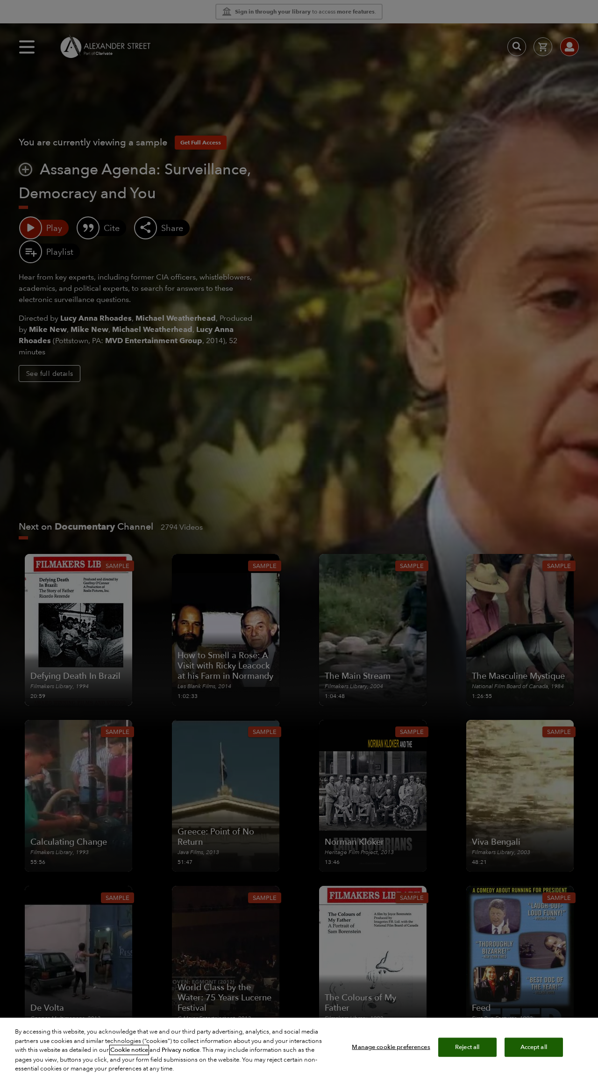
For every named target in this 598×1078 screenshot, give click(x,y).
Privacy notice (180, 1050)
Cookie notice (129, 1050)
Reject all (467, 1046)
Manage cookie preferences (391, 1046)
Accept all (533, 1046)
